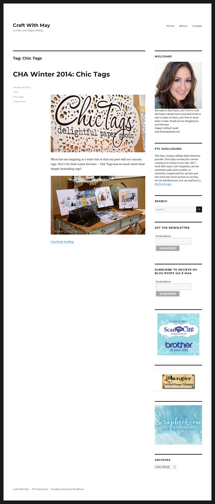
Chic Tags (18, 96)
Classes (197, 26)
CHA (15, 92)
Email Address (163, 236)
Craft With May (31, 25)
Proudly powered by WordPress (67, 489)
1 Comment (19, 101)
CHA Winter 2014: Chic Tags (61, 74)
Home (170, 26)
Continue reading (62, 241)
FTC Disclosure (40, 489)
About (183, 26)
